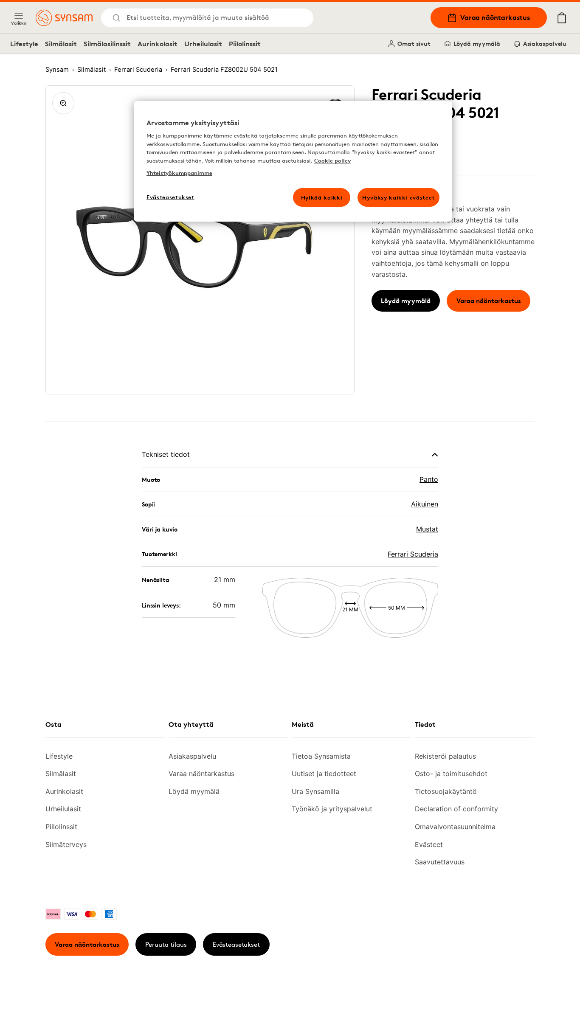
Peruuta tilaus (166, 944)
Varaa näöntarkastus (495, 17)
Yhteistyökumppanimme (179, 172)
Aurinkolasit (157, 43)
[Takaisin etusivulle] (64, 17)
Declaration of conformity (456, 809)
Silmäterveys (66, 844)
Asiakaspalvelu (544, 43)
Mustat (427, 529)
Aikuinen (424, 504)
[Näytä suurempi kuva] (63, 103)
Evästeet (429, 844)
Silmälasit (61, 43)
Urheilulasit (203, 43)
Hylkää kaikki (321, 197)
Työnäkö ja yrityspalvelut (332, 809)
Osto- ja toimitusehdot (451, 773)
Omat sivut (414, 43)
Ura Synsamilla (315, 791)
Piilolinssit (245, 43)
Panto (429, 479)
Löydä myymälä (476, 43)
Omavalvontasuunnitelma (455, 826)
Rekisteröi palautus (445, 756)
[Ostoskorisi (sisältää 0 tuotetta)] (561, 17)
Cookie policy (332, 160)
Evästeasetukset (236, 944)
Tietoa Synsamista (321, 756)
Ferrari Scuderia (413, 554)
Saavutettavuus (440, 862)
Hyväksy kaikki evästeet (398, 197)
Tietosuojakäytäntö (446, 791)
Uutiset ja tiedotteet (324, 773)
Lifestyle (24, 43)
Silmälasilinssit (107, 43)
